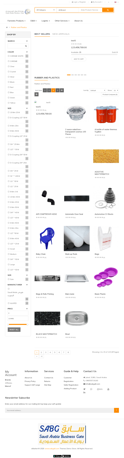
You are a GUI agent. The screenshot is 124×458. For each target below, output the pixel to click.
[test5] (52, 55)
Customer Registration (69, 379)
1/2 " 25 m (14, 186)
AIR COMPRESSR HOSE (46, 214)
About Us (28, 378)
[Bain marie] (77, 278)
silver (12, 77)
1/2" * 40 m (14, 218)
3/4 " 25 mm (15, 144)
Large (12, 264)
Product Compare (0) (110, 94)
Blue (12, 92)
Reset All (14, 330)
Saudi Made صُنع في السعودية (15, 294)
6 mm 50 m (14, 207)
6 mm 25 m (14, 202)
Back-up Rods (71, 254)
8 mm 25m (14, 126)
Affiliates (8, 383)
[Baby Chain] (47, 238)
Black (12, 82)
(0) (80, 44)
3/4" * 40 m (14, 212)
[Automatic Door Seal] (77, 198)
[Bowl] (77, 318)
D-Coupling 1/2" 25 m (18, 136)
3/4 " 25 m (14, 171)
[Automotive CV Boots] (106, 198)
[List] (62, 90)
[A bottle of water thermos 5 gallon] (106, 114)
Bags (97, 254)
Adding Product (70, 388)
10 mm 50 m (15, 197)
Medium (13, 254)
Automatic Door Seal (74, 214)
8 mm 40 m (14, 238)
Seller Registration (71, 385)
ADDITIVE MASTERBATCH (102, 173)
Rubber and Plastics (19, 27)
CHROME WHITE (16, 56)
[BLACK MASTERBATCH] (47, 318)
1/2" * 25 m (14, 244)
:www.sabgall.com (52, 448)
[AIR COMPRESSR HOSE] (47, 198)
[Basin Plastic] (106, 278)
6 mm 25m (14, 228)
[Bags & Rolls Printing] (47, 278)
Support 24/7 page (32, 385)
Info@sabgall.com (93, 384)
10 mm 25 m (15, 112)
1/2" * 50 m (14, 270)
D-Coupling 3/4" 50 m (18, 155)
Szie (12, 279)
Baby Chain (41, 254)
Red (11, 87)
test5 (73, 40)
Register (83, 2)
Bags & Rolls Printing (45, 294)
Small (12, 249)
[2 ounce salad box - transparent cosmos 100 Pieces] (77, 114)
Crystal (13, 72)
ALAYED (13, 303)
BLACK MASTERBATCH (46, 334)
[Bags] (106, 238)
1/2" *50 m (14, 233)
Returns (47, 381)
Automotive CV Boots (104, 214)
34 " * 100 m (15, 176)
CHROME (13, 61)
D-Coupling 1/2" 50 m (18, 118)
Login (75, 2)
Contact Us (48, 378)
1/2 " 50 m (14, 181)
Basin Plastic (100, 294)
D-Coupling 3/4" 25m (18, 163)
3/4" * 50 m (14, 259)
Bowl (67, 334)
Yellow (12, 103)
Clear (12, 66)
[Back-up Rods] (77, 238)
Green (12, 98)
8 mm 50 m (14, 131)
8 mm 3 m (14, 192)
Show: (110, 90)
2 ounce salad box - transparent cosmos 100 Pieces (75, 131)
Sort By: (86, 90)
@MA (100, 389)
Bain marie (69, 294)
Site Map (47, 385)
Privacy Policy (30, 381)
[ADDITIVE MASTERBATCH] (106, 156)
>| (41, 356)
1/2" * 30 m (14, 149)
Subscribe (116, 410)
